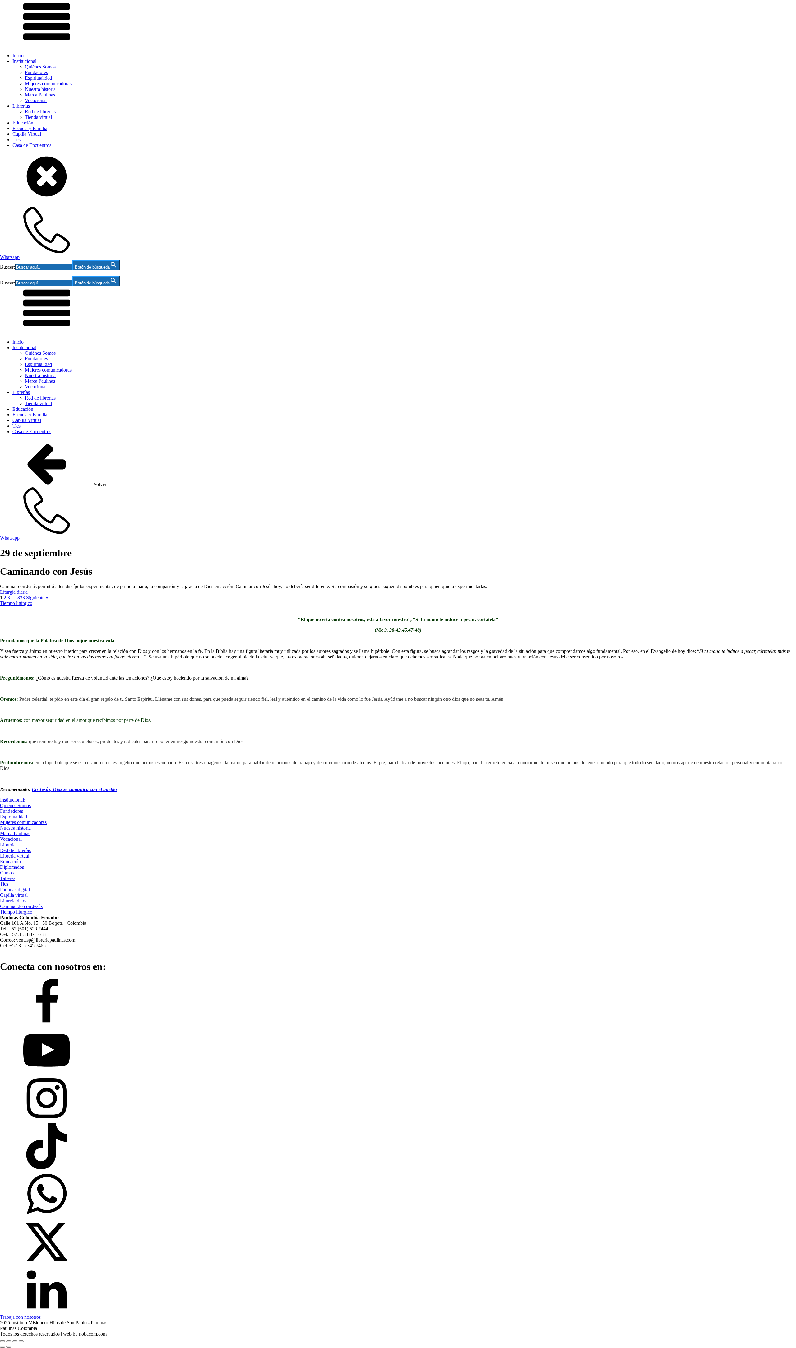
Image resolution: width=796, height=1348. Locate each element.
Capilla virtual (14, 895)
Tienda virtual (38, 117)
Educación (22, 122)
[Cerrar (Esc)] (21, 1341)
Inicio (18, 55)
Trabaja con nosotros (20, 1317)
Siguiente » (37, 597)
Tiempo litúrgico (16, 603)
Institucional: (12, 800)
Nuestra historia (40, 89)
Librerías (21, 106)
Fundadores (36, 72)
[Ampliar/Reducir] (2, 1341)
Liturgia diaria (14, 592)
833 (21, 597)
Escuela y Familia (29, 128)
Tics (16, 139)
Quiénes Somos (40, 66)
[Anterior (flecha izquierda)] (2, 1347)
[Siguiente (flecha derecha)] (8, 1347)
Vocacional (36, 100)
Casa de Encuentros (31, 145)
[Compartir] (14, 1341)
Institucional (24, 61)
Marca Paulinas (40, 94)
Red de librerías (40, 111)
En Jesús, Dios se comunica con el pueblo (74, 789)
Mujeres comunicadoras (48, 83)
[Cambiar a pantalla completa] (8, 1341)
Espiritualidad (38, 78)
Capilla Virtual (26, 134)
